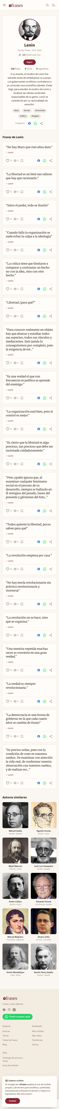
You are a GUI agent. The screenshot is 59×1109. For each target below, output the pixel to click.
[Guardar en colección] (21, 160)
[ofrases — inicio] (17, 5)
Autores (6, 1031)
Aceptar (12, 1101)
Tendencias (37, 1040)
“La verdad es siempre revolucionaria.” (21, 685)
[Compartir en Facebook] (29, 123)
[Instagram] (9, 1009)
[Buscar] (47, 5)
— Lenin (9, 152)
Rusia (16, 110)
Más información (24, 1094)
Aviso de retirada (10, 1065)
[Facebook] (4, 1009)
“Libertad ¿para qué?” (20, 302)
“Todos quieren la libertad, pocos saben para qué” (28, 526)
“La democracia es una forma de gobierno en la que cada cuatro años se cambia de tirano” (27, 719)
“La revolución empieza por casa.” (29, 555)
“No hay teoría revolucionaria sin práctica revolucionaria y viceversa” (28, 586)
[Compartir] (41, 123)
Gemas (35, 1044)
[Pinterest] (14, 1009)
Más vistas (37, 1035)
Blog (5, 1044)
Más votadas (38, 1031)
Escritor (27, 110)
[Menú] (4, 5)
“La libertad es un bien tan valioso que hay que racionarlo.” (29, 176)
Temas (6, 1035)
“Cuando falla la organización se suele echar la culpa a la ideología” (29, 234)
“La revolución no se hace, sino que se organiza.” (27, 619)
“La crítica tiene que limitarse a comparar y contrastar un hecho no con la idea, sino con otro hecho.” (28, 269)
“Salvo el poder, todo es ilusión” (27, 205)
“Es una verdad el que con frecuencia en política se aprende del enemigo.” (28, 380)
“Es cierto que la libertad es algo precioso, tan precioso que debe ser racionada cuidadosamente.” (29, 446)
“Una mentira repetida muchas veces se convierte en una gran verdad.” (27, 652)
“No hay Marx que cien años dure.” (29, 147)
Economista (40, 110)
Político (23, 116)
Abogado (35, 116)
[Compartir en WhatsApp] (35, 123)
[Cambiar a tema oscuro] (53, 5)
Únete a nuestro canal (19, 1016)
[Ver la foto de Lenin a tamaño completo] (29, 29)
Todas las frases (10, 1040)
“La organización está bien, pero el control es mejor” (29, 413)
